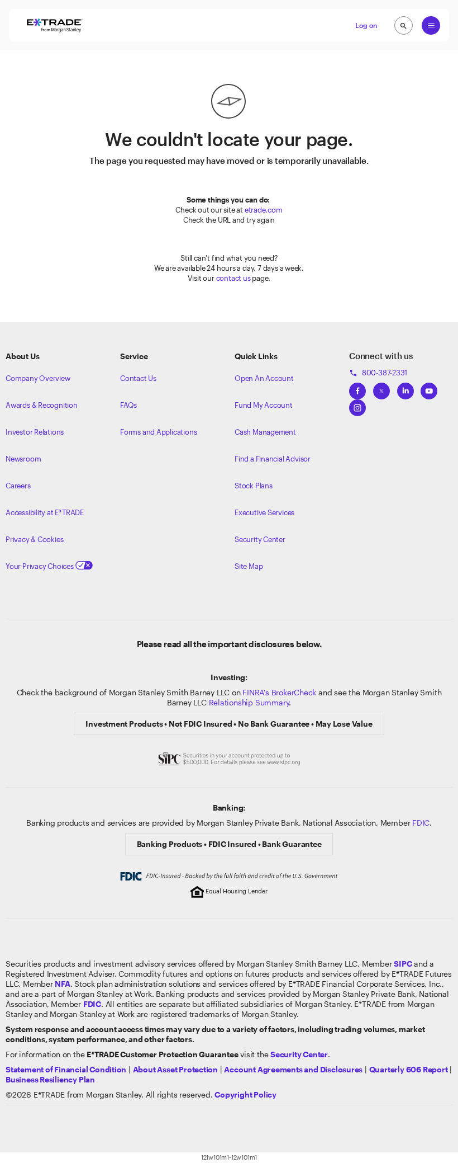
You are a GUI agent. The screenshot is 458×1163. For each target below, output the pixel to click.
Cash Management (265, 431)
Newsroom (23, 458)
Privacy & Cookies (34, 539)
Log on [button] (366, 25)
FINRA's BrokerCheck (279, 692)
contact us (233, 278)
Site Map (249, 566)
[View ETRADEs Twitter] (381, 387)
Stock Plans (254, 485)
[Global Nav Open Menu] (431, 25)
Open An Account (264, 378)
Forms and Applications (158, 431)
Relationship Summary (249, 702)
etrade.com (264, 209)
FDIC (421, 822)
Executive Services (264, 512)
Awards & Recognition (42, 405)
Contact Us (138, 378)
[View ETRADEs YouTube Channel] (429, 387)
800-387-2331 (378, 372)
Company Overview (38, 378)
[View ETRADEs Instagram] (357, 404)
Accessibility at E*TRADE (45, 512)
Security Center (260, 539)
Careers (18, 485)
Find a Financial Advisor (273, 458)
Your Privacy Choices (40, 566)
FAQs (128, 405)
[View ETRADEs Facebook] (357, 387)
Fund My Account (264, 405)
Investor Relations (35, 431)
